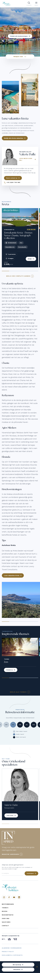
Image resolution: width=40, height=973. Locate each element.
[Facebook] (9, 897)
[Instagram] (4, 897)
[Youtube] (14, 897)
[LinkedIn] (19, 897)
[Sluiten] (37, 967)
